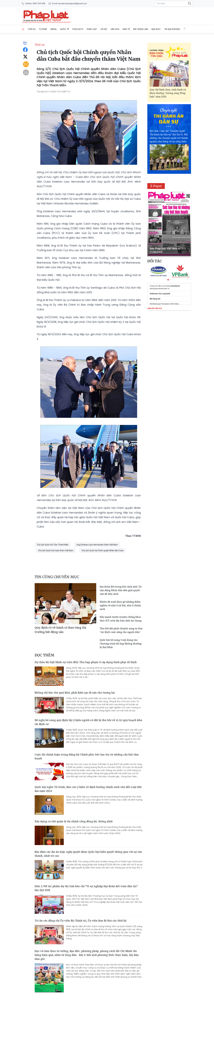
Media (53, 29)
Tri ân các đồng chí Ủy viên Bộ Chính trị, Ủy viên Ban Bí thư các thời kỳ (81, 920)
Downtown (175, 286)
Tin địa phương (172, 29)
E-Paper (156, 186)
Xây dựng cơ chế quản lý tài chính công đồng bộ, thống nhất (74, 821)
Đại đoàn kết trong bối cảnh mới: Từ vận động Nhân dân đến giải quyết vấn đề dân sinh (121, 590)
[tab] (168, 279)
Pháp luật (92, 29)
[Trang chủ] (23, 29)
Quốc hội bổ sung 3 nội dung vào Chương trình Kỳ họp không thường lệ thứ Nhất (121, 643)
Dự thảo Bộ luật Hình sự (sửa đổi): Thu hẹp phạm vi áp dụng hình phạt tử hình (86, 662)
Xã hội (103, 29)
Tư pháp (43, 29)
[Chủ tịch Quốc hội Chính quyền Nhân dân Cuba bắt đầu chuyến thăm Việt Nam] (46, 16)
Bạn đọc (156, 29)
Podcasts (77, 29)
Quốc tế (64, 29)
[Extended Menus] (185, 29)
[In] (26, 72)
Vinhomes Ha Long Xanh (160, 294)
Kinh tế (126, 29)
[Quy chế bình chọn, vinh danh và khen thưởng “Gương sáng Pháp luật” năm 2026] (169, 74)
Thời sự (31, 29)
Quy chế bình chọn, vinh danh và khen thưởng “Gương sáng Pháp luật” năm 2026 (168, 93)
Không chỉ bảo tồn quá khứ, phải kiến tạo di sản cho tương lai (75, 692)
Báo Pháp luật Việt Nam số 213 (168, 248)
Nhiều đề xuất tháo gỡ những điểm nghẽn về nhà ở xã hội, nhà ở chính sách (120, 605)
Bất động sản (140, 29)
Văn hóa (114, 29)
